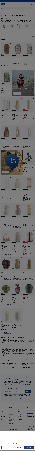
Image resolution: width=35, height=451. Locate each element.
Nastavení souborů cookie (6, 447)
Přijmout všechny (28, 447)
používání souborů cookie (16, 443)
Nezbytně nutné (18, 447)
